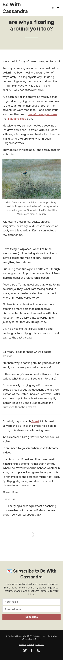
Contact (39, 644)
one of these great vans (42, 114)
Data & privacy (26, 644)
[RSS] (38, 651)
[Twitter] (25, 651)
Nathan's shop (17, 118)
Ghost (37, 639)
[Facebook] (32, 651)
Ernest (35, 421)
